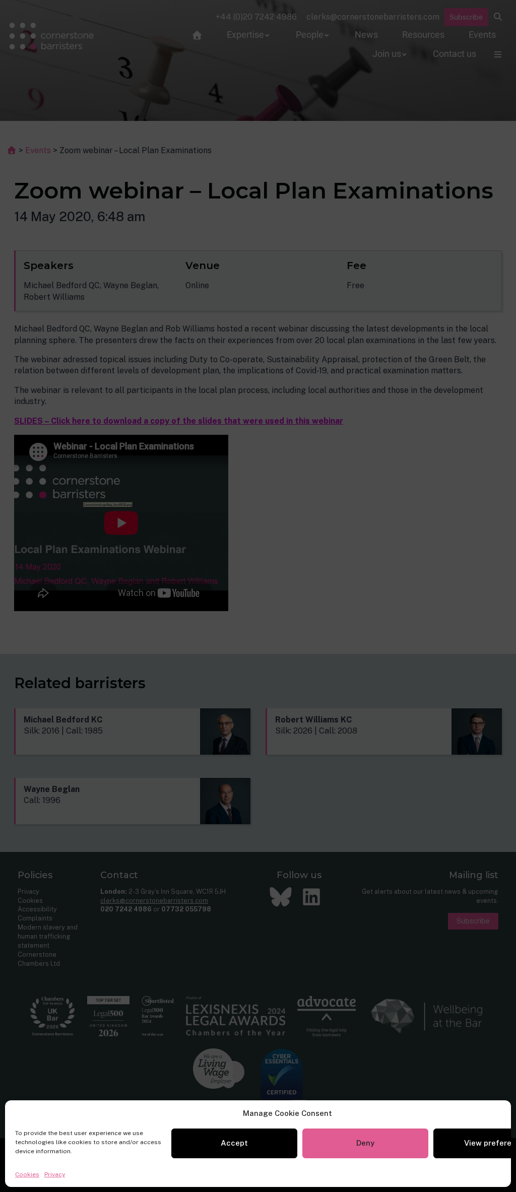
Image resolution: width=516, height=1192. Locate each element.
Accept (234, 1143)
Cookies (27, 1174)
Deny (365, 1143)
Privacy (54, 1174)
